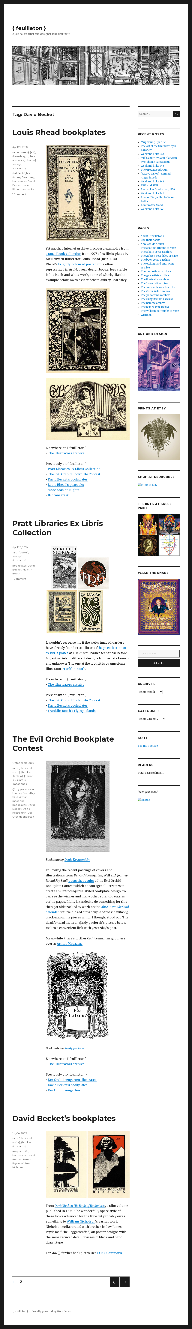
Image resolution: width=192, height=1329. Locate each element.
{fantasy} (17, 775)
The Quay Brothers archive (157, 299)
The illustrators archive (66, 453)
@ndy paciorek (74, 1048)
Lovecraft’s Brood (152, 205)
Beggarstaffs (20, 1151)
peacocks (28, 188)
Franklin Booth (73, 669)
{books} (31, 160)
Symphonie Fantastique (155, 161)
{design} (17, 164)
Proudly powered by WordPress (51, 1311)
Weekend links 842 (152, 181)
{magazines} (20, 783)
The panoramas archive (155, 295)
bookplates (19, 181)
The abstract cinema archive (158, 248)
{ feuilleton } (29, 28)
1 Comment (19, 194)
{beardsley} (19, 156)
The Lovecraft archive (154, 283)
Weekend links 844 (152, 154)
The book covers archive (155, 259)
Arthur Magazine (69, 943)
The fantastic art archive (156, 271)
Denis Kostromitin (77, 859)
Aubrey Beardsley (23, 177)
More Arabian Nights (63, 490)
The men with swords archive (159, 287)
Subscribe (159, 663)
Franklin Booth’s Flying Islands (72, 711)
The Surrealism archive (155, 307)
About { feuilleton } (152, 236)
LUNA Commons (109, 1253)
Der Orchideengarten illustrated (72, 1080)
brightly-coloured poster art (79, 264)
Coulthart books (150, 240)
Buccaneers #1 (58, 495)
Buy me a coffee (148, 745)
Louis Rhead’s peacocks (66, 484)
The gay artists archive (155, 275)
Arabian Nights (21, 173)
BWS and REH (149, 185)
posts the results (81, 880)
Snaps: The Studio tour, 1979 (158, 189)
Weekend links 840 (152, 209)
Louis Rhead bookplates (59, 132)
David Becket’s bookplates (68, 479)
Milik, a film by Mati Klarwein (159, 158)
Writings (146, 314)
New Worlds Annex (152, 244)
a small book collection (63, 254)
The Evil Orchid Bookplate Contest (74, 474)
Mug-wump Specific (153, 142)
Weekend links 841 (152, 193)
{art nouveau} (20, 152)
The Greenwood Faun (154, 169)
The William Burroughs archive (160, 311)
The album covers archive (156, 251)
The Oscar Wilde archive (156, 291)
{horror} (29, 775)
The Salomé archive (153, 303)
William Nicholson (81, 1221)
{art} (32, 152)
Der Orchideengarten (64, 1090)
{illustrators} (19, 167)
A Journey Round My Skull (23, 793)
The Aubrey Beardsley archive (159, 255)
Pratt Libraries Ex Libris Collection (74, 469)
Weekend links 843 (152, 165)
